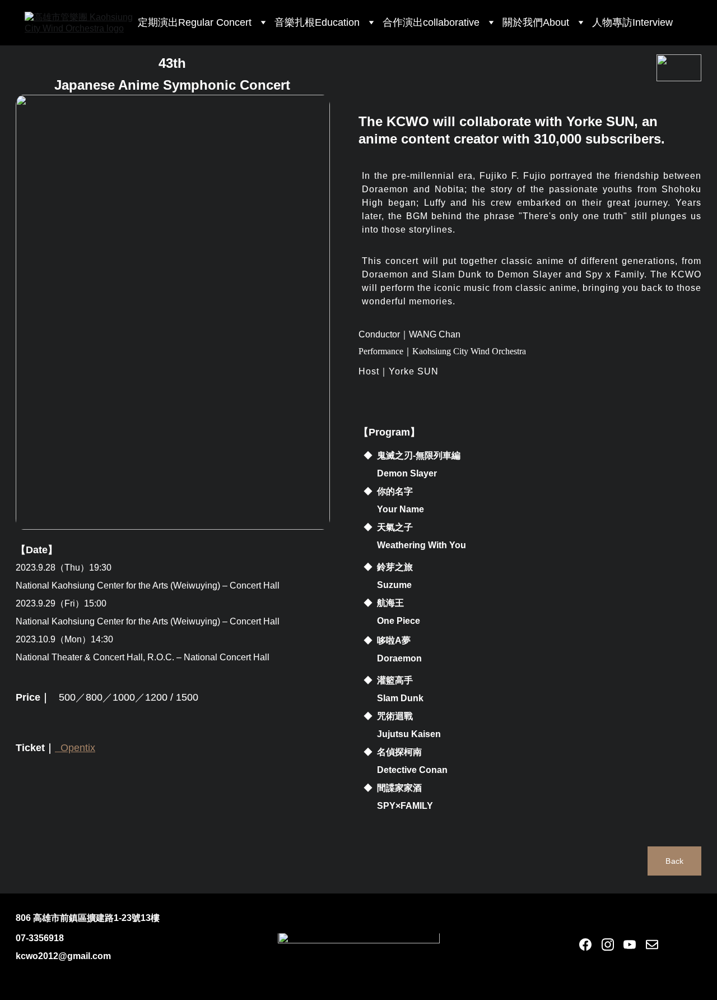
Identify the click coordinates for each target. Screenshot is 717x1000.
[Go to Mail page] (652, 944)
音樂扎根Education (317, 22)
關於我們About (535, 22)
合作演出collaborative (431, 22)
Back (674, 861)
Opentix (77, 747)
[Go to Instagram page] (608, 944)
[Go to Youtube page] (629, 944)
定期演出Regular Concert (195, 22)
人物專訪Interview (632, 22)
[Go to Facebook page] (585, 944)
